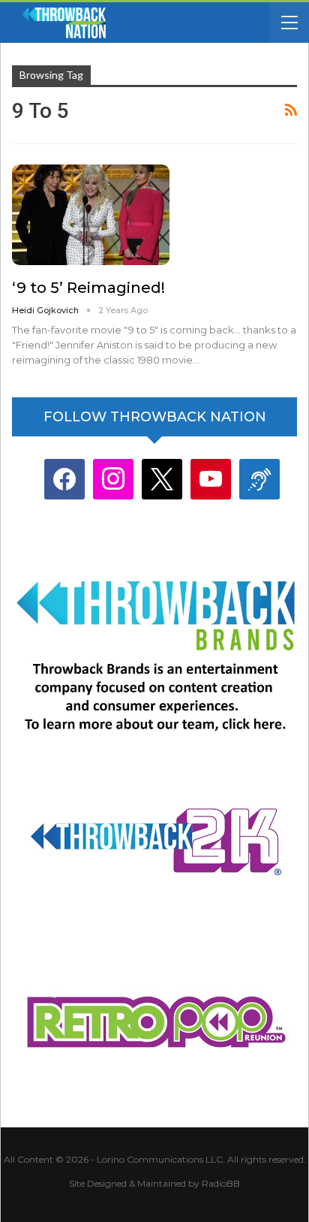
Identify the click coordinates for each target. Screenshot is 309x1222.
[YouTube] (210, 478)
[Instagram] (113, 478)
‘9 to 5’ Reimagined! (88, 288)
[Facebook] (64, 478)
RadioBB (221, 1183)
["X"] (162, 478)
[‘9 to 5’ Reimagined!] (91, 214)
